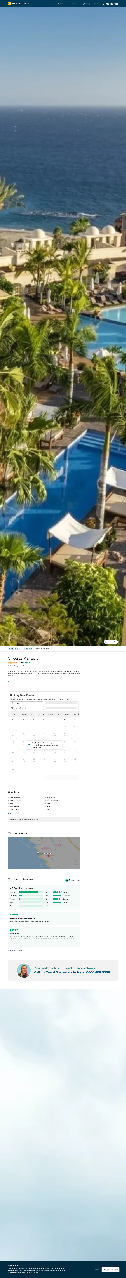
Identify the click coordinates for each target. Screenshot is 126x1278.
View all (10, 813)
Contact (95, 4)
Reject (97, 1270)
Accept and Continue (111, 1270)
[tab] (16, 714)
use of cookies (33, 1273)
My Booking (86, 4)
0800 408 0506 (98, 972)
